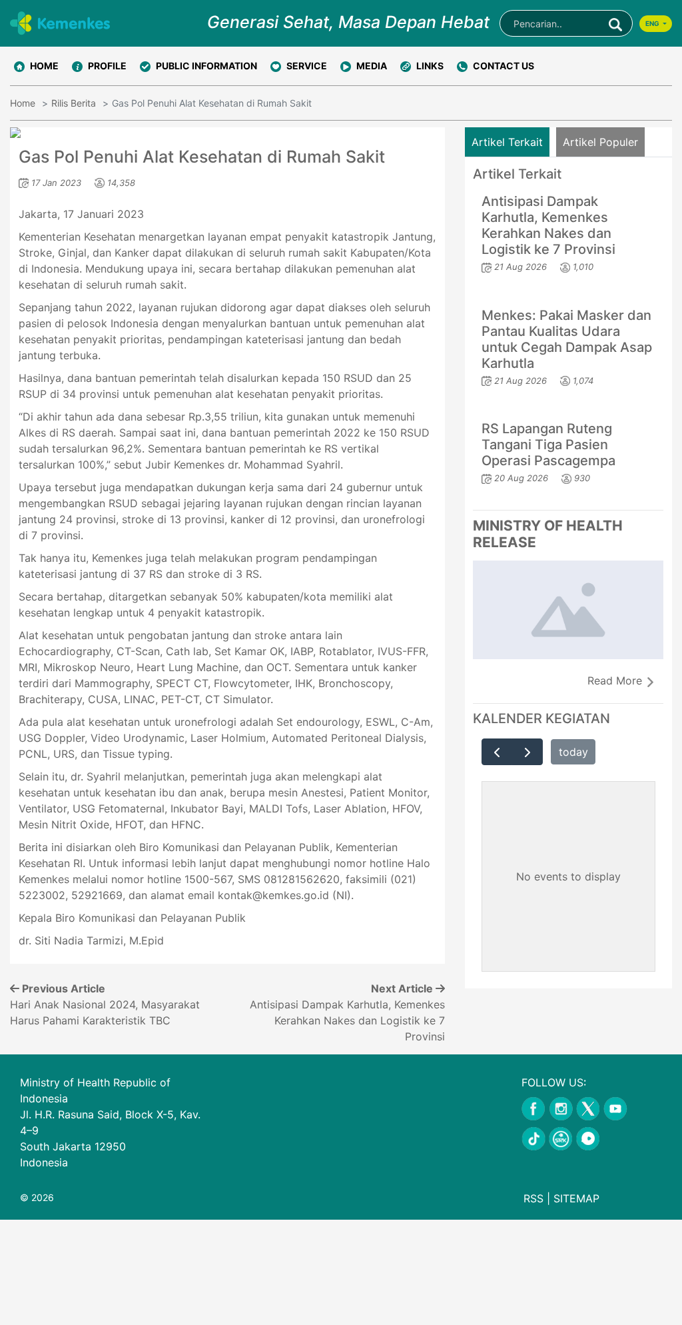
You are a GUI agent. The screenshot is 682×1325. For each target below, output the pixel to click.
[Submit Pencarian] (615, 23)
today (573, 751)
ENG (653, 23)
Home (22, 103)
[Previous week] (497, 751)
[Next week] (527, 751)
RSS (533, 1198)
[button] (99, 66)
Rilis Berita (73, 103)
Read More (616, 680)
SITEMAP (576, 1198)
